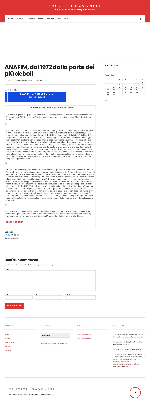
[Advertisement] (75, 38)
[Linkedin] (12, 235)
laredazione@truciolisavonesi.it (124, 364)
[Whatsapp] (18, 235)
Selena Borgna (42, 80)
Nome (7, 294)
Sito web (68, 294)
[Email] (15, 235)
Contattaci (63, 19)
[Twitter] (9, 235)
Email (37, 294)
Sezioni (20, 19)
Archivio (50, 19)
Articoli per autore (35, 19)
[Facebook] (6, 235)
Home (10, 19)
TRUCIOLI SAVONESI (75, 6)
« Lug (106, 100)
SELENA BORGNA (15, 222)
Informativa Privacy (84, 334)
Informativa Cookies (84, 338)
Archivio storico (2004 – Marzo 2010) (54, 343)
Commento (9, 269)
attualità (16, 238)
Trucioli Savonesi (25, 80)
